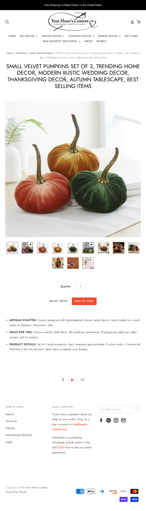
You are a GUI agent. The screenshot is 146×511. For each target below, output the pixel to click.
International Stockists (19, 435)
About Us (11, 421)
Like (63, 380)
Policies (10, 428)
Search (101, 41)
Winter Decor (52, 36)
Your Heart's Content (37, 487)
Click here (64, 447)
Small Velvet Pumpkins (41, 53)
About (88, 41)
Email (82, 380)
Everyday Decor (80, 36)
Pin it (72, 380)
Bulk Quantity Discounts (60, 41)
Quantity (65, 286)
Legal (9, 442)
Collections (21, 53)
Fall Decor (27, 36)
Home (12, 36)
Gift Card (131, 36)
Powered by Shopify (16, 492)
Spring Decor (108, 36)
